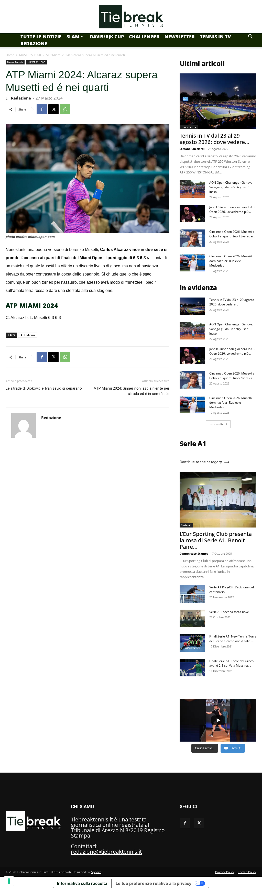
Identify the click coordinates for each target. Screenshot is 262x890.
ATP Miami (27, 335)
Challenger (144, 37)
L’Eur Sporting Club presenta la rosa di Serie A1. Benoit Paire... (216, 540)
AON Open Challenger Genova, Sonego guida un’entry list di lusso (231, 187)
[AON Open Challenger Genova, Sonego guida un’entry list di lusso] (192, 189)
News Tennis (15, 62)
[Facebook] (42, 109)
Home (10, 55)
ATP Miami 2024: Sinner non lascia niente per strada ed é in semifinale (131, 391)
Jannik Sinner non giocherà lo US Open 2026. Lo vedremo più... (232, 209)
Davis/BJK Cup (107, 37)
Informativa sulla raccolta (82, 883)
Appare (96, 872)
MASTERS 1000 (30, 55)
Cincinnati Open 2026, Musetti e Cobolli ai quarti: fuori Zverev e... (232, 233)
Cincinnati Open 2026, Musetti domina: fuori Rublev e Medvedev (230, 261)
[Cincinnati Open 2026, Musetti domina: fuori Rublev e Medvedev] (192, 263)
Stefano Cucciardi (192, 149)
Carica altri (216, 424)
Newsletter (180, 37)
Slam (73, 37)
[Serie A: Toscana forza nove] (192, 618)
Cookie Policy (247, 872)
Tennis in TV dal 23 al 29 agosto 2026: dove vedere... (214, 139)
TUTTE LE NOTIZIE (40, 37)
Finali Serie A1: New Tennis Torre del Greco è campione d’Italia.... (232, 638)
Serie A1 (186, 525)
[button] (250, 36)
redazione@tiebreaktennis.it (106, 851)
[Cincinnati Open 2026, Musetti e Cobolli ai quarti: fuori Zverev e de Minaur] (192, 238)
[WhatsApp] (65, 109)
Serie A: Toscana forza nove (229, 612)
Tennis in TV (215, 37)
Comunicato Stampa (194, 553)
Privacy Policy (224, 872)
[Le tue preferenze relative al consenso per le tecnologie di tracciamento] (9, 881)
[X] (53, 109)
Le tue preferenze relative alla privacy (153, 883)
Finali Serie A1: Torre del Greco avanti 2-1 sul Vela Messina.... (231, 663)
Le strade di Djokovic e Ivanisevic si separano (44, 388)
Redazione (33, 43)
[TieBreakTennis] (131, 16)
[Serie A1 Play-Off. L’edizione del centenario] (192, 594)
